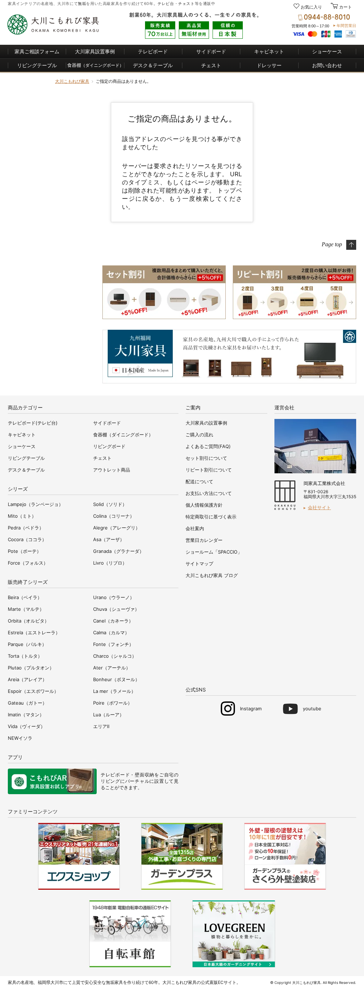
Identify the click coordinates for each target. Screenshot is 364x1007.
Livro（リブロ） (110, 563)
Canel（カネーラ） (113, 621)
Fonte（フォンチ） (113, 644)
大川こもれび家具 (72, 81)
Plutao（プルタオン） (31, 668)
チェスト (186, 3)
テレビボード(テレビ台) (33, 423)
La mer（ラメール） (114, 691)
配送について (199, 481)
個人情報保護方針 (204, 505)
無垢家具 (114, 982)
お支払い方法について (209, 493)
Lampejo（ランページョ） (35, 504)
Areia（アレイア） (27, 679)
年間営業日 (346, 25)
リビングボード (109, 446)
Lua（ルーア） (108, 714)
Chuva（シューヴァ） (116, 609)
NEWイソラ (20, 738)
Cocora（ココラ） (27, 539)
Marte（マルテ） (26, 609)
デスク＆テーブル (153, 65)
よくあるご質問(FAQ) (208, 446)
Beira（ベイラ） (25, 597)
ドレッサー (269, 65)
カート (345, 7)
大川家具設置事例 (95, 51)
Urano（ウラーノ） (113, 597)
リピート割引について (209, 470)
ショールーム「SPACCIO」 (214, 552)
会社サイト (319, 507)
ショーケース (327, 51)
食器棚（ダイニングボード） (123, 434)
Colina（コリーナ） (113, 516)
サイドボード (211, 51)
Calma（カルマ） (111, 632)
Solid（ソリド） (110, 504)
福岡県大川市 (50, 982)
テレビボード (153, 51)
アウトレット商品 (111, 470)
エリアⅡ (101, 726)
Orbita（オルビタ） (28, 621)
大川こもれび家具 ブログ (212, 575)
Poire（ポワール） (112, 703)
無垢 (82, 3)
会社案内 (195, 528)
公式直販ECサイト (218, 982)
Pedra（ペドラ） (26, 528)
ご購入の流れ (199, 434)
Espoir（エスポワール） (33, 691)
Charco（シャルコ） (114, 656)
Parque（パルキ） (27, 644)
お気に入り (311, 7)
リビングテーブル (37, 65)
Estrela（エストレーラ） (34, 632)
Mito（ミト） (22, 516)
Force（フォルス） (28, 563)
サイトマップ (199, 563)
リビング (110, 781)
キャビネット (269, 51)
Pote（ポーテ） (24, 551)
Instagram (251, 708)
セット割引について (206, 458)
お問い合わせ (327, 65)
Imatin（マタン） (26, 714)
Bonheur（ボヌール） (116, 679)
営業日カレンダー (204, 540)
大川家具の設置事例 (206, 423)
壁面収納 (144, 774)
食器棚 (95, 65)
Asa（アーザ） (108, 539)
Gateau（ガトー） (27, 703)
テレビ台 (165, 3)
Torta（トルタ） (25, 656)
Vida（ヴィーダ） (26, 726)
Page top (332, 244)
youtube (312, 708)
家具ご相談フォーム (37, 51)
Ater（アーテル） (111, 668)
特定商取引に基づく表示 (211, 516)
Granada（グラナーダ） (118, 551)
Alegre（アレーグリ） (116, 528)
